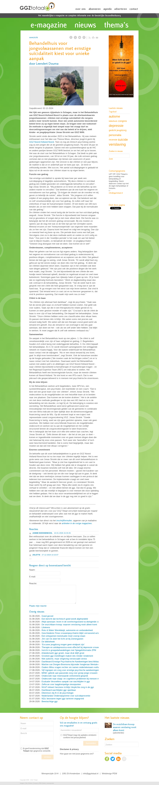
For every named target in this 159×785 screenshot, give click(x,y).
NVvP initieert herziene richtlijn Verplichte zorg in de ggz (68, 687)
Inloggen (22, 783)
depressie (116, 126)
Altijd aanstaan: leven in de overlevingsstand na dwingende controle (72, 622)
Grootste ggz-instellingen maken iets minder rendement (67, 656)
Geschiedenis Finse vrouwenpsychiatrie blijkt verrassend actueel (72, 633)
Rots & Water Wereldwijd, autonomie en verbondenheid (67, 630)
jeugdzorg (121, 130)
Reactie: (33, 583)
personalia (115, 135)
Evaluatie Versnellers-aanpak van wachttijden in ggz (66, 681)
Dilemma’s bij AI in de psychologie (57, 693)
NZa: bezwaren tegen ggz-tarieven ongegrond (63, 698)
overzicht (33, 37)
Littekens (46, 627)
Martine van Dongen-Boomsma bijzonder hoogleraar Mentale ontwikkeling (76, 664)
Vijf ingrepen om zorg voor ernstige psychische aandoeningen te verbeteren (77, 670)
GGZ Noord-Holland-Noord (41, 142)
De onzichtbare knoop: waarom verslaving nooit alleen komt (69, 624)
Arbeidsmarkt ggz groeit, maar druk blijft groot (62, 653)
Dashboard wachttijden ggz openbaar (59, 690)
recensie (113, 139)
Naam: (32, 570)
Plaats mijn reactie (37, 606)
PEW (114, 773)
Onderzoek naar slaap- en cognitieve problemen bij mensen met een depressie (78, 679)
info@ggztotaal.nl (116, 193)
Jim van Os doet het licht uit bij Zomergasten (62, 639)
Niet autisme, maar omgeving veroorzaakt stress (64, 659)
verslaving (117, 144)
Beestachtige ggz (50, 701)
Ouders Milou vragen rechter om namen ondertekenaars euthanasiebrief (75, 667)
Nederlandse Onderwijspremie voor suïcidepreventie (66, 696)
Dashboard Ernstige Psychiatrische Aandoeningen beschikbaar (71, 661)
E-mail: (32, 576)
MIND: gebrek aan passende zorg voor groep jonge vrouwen (69, 673)
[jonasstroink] (64, 85)
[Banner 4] (121, 66)
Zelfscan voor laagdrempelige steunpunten (61, 684)
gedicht (112, 130)
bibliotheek (113, 121)
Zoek (111, 159)
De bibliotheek (48, 641)
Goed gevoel (47, 616)
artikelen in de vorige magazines (77, 523)
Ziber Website (28, 783)
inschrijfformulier (64, 520)
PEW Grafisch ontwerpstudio (46, 783)
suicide (123, 139)
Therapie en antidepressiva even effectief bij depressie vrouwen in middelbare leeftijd (81, 647)
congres (122, 121)
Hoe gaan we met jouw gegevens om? (77, 754)
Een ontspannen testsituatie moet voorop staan (63, 636)
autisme (114, 116)
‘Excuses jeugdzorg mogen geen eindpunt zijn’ (63, 644)
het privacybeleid (78, 737)
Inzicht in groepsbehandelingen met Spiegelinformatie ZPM (69, 650)
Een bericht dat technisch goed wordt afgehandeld (65, 619)
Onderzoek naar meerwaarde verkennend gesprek (65, 676)
